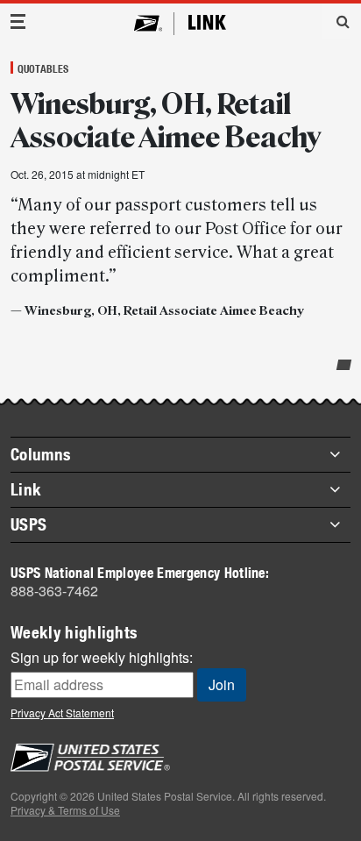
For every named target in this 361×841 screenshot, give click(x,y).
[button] (336, 21)
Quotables (43, 68)
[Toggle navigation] (18, 21)
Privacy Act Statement (62, 712)
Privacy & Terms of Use (65, 809)
